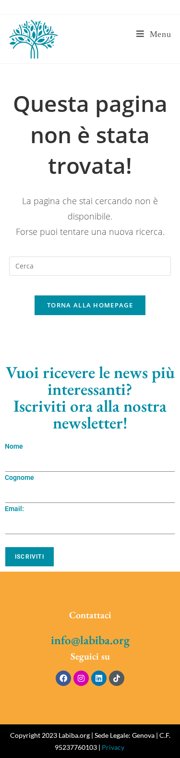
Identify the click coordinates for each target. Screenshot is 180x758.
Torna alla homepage (90, 305)
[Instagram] (81, 678)
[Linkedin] (99, 678)
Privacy (113, 747)
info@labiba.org (90, 640)
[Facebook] (63, 678)
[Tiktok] (116, 678)
